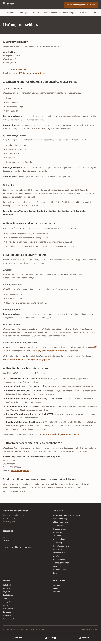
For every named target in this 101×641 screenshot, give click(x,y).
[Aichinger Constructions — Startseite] (13, 4)
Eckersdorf (7, 612)
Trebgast (6, 602)
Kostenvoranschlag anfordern (81, 5)
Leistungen (23, 13)
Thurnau (6, 598)
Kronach (6, 588)
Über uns (84, 13)
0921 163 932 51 (18, 69)
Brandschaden (58, 566)
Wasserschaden (59, 559)
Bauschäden (57, 532)
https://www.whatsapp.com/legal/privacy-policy (26, 359)
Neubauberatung (59, 552)
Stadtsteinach (8, 595)
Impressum (57, 585)
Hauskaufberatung (60, 519)
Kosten (36, 13)
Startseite (10, 13)
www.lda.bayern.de (20, 470)
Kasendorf (7, 605)
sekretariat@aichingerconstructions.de (28, 73)
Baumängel (57, 556)
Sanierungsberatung (61, 539)
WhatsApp (52, 638)
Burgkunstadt (8, 619)
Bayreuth (6, 591)
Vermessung (57, 542)
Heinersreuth (8, 608)
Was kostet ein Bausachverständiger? (59, 13)
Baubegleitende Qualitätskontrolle (66, 515)
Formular (85, 638)
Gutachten (57, 535)
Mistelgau (7, 615)
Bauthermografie (59, 569)
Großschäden (58, 525)
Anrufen (18, 638)
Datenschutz (57, 588)
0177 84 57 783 (8, 540)
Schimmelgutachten (60, 522)
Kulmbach (7, 585)
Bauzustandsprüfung (61, 546)
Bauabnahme (58, 549)
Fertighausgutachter (61, 563)
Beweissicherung (59, 529)
